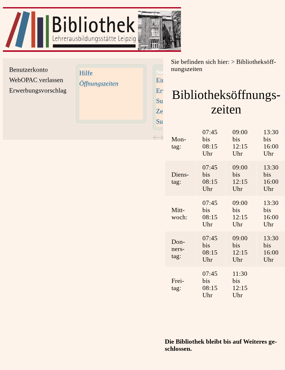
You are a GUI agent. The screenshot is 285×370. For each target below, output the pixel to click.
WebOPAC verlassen (36, 79)
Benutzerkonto (28, 69)
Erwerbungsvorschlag (38, 90)
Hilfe (86, 72)
